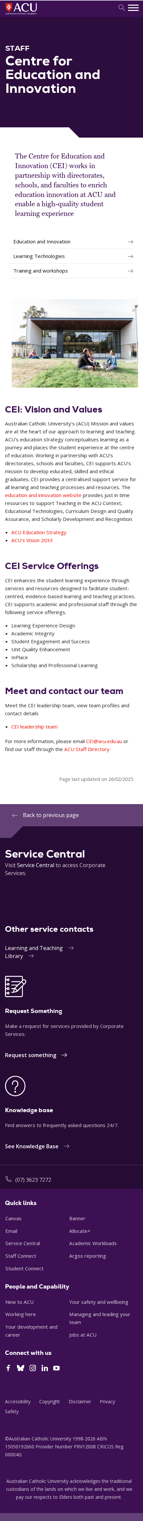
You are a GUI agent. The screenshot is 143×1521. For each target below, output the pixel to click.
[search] (122, 8)
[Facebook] (8, 1369)
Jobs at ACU (82, 1334)
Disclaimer (80, 1401)
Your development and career (31, 1330)
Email (11, 1231)
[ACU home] (30, 15)
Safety (12, 1411)
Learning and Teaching (34, 948)
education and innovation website (43, 495)
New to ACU (19, 1302)
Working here (20, 1314)
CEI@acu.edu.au (104, 741)
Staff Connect (20, 1255)
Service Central (35, 865)
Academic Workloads (93, 1243)
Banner (77, 1218)
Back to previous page (51, 815)
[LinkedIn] (45, 1369)
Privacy (107, 1401)
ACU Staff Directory (86, 749)
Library (14, 956)
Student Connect (24, 1268)
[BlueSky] (20, 1369)
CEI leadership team (34, 726)
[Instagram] (33, 1369)
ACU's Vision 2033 (32, 540)
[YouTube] (56, 1369)
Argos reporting (87, 1255)
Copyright (49, 1401)
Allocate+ (79, 1231)
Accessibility (18, 1401)
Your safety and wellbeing (98, 1302)
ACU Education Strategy (39, 532)
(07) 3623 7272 (33, 1179)
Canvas (13, 1218)
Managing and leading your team (99, 1318)
